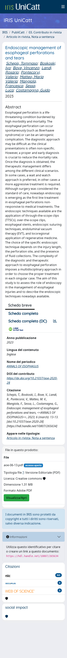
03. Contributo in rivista (45, 32)
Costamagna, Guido (33, 90)
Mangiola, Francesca (20, 83)
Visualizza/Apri (16, 498)
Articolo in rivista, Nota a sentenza (30, 37)
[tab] (55, 321)
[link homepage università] (22, 6)
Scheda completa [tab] (23, 313)
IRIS (5, 32)
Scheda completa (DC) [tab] (27, 321)
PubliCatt (18, 32)
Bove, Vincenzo (26, 67)
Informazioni (18, 537)
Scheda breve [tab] (20, 305)
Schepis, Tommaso (21, 63)
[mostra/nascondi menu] (63, 7)
